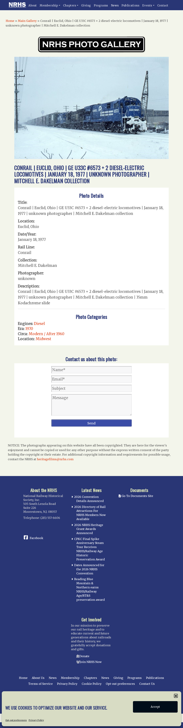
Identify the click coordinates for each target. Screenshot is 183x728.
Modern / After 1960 (46, 334)
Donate (84, 656)
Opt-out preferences (16, 720)
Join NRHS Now (91, 662)
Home (10, 21)
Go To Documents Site (137, 496)
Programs (101, 5)
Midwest (43, 339)
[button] (176, 696)
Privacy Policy (36, 720)
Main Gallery (27, 21)
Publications (130, 5)
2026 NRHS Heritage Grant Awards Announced (88, 529)
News (115, 5)
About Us (38, 678)
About (32, 5)
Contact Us (147, 684)
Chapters (69, 5)
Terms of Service (40, 684)
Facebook (36, 538)
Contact (162, 5)
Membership (49, 5)
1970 (29, 328)
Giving (86, 5)
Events (147, 5)
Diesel (39, 323)
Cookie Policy (92, 684)
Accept (155, 706)
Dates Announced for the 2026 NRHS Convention (89, 569)
